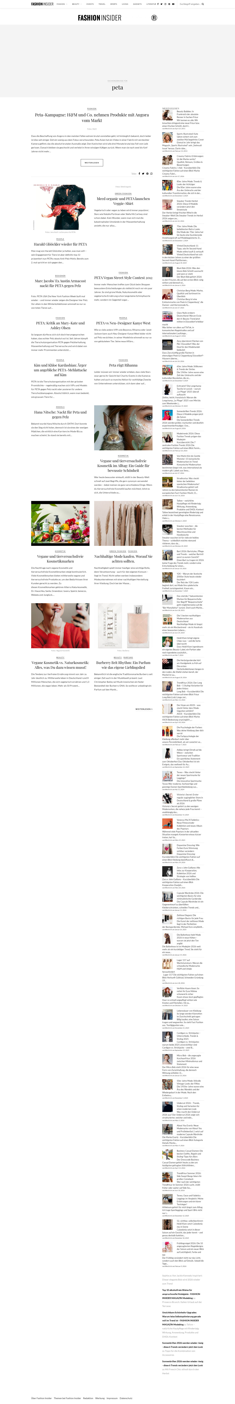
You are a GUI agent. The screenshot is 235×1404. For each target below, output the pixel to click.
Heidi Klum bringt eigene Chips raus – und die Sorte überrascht (188, 641)
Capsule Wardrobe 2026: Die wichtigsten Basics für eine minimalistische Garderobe (190, 896)
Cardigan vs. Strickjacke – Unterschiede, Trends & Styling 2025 (188, 1036)
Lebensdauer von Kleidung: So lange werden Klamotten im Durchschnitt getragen (189, 1013)
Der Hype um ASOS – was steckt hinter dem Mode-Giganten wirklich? (189, 708)
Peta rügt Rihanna (123, 365)
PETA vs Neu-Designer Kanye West (123, 323)
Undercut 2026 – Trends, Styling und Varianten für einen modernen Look (188, 1106)
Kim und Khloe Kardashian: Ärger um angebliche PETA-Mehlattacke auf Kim (60, 370)
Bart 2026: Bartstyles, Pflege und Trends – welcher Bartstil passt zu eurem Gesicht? (190, 554)
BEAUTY (75, 4)
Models (60, 407)
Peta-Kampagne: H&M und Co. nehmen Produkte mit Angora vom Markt (92, 117)
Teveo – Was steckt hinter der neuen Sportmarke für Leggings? (189, 775)
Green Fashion (123, 193)
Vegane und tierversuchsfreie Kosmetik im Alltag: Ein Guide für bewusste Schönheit (123, 465)
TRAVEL (102, 4)
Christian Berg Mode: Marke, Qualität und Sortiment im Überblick (190, 293)
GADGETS (137, 4)
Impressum (112, 1398)
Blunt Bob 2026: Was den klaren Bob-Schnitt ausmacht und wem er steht (190, 271)
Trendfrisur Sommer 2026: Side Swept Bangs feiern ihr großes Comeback (189, 1176)
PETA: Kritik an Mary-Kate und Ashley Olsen (60, 325)
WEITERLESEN (143, 709)
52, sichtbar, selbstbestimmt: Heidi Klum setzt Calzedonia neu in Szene (190, 1224)
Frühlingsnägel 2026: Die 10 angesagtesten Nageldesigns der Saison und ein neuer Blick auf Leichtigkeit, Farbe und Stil (183, 1249)
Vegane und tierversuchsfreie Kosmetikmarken (60, 558)
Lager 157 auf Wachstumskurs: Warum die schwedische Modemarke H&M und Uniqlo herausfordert (182, 966)
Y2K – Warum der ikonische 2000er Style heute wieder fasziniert (189, 576)
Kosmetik (123, 456)
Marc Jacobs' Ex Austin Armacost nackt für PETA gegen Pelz (60, 283)
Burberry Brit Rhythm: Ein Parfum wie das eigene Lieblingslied (123, 665)
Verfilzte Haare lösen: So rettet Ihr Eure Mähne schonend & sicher (188, 991)
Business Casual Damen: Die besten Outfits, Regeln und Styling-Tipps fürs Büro (190, 1154)
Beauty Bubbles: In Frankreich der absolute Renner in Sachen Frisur (187, 114)
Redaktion (88, 1398)
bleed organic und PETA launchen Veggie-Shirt (123, 201)
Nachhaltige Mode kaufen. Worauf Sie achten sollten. (123, 558)
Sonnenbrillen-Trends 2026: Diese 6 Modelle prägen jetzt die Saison (190, 414)
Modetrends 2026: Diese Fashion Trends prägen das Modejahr (189, 436)
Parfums (128, 657)
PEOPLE (60, 239)
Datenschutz (126, 1398)
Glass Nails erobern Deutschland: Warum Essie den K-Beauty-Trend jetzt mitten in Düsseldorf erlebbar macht (183, 319)
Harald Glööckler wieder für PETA (60, 244)
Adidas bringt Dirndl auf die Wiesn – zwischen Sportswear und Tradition (189, 753)
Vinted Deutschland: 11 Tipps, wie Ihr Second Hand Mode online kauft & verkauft (190, 248)
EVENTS (90, 4)
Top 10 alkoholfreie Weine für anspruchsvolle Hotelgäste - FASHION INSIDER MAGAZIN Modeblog (181, 1294)
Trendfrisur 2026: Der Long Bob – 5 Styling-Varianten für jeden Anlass (190, 685)
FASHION (61, 4)
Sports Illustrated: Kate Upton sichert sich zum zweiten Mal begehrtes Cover (190, 137)
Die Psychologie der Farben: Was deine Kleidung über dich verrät (190, 730)
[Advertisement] (117, 55)
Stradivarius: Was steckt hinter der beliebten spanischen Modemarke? (188, 481)
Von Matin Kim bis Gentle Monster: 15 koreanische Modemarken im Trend (188, 459)
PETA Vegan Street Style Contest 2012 (123, 277)
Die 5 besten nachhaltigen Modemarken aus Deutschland (189, 618)
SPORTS (113, 4)
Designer (60, 276)
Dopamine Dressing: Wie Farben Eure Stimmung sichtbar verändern (188, 848)
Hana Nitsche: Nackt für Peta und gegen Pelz (60, 414)
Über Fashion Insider (41, 1398)
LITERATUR (151, 4)
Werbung (100, 1398)
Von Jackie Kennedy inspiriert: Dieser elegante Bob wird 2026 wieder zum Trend (182, 1279)
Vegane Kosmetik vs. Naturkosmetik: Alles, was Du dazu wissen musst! (60, 665)
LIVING (125, 4)
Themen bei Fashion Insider (67, 1398)
